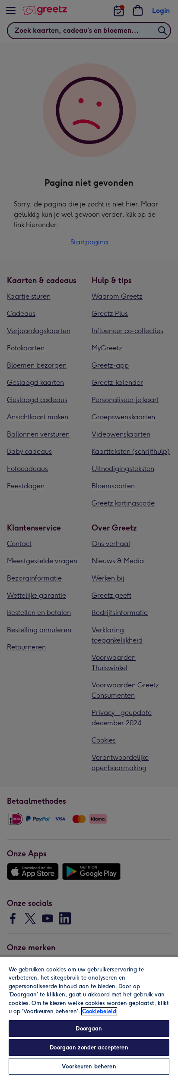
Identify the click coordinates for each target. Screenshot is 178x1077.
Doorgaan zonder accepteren (89, 1047)
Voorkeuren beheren (89, 1066)
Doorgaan (89, 1028)
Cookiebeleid (99, 1011)
